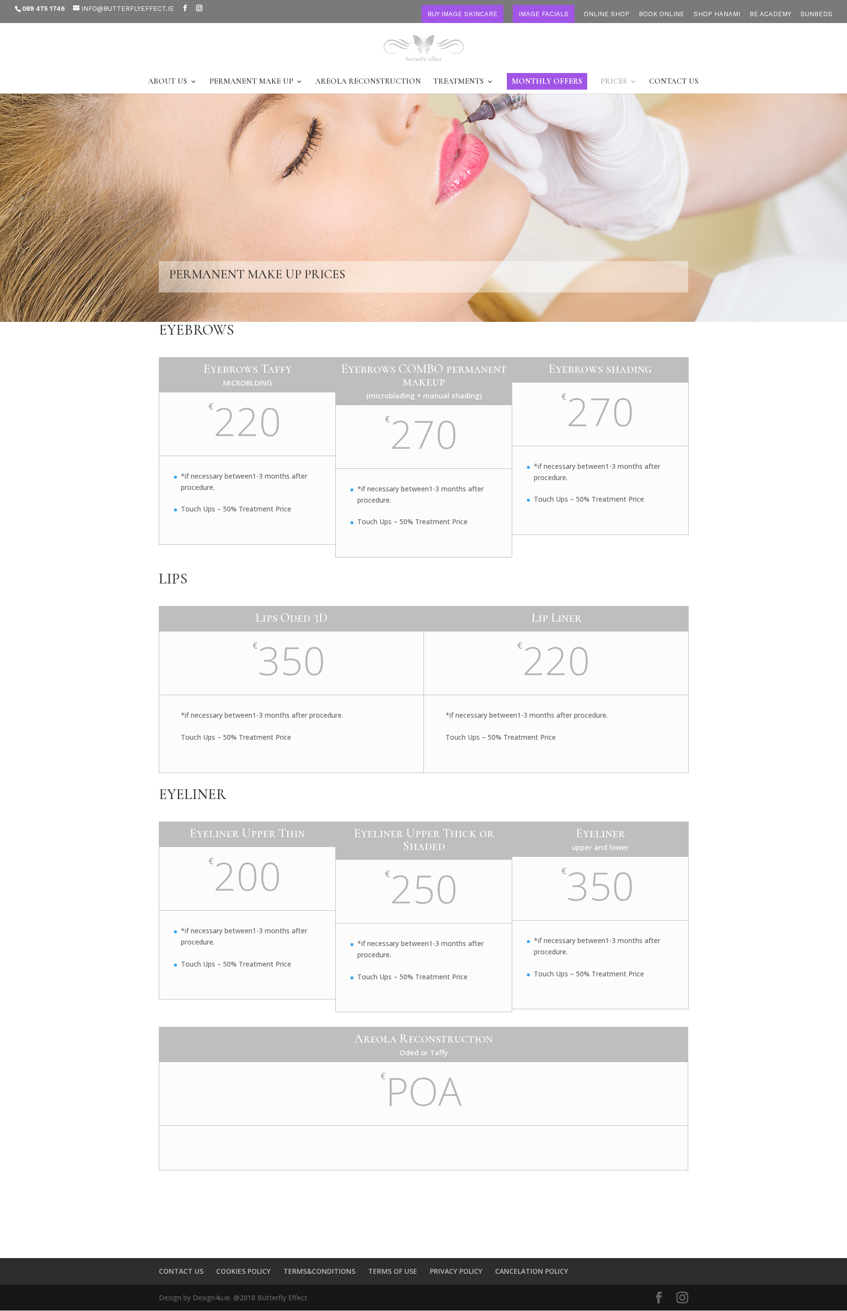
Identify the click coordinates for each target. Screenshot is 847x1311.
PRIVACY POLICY (456, 1271)
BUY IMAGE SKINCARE (462, 14)
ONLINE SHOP (606, 14)
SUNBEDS (816, 14)
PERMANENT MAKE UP (251, 82)
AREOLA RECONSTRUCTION (368, 82)
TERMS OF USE (392, 1271)
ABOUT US (167, 82)
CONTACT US (673, 82)
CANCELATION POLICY (531, 1271)
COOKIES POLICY (243, 1271)
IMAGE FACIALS (544, 14)
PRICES (613, 82)
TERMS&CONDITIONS (319, 1271)
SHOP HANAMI (717, 14)
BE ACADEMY (770, 14)
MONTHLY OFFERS (547, 81)
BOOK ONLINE (661, 14)
